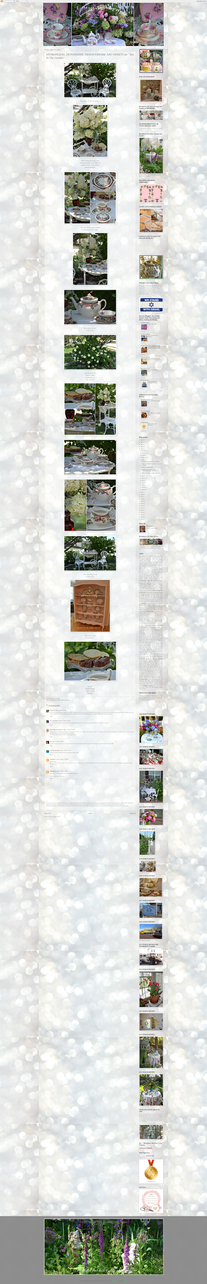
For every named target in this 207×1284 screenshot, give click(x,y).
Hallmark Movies (144, 614)
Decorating (150, 590)
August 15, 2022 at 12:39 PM (62, 759)
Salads (150, 642)
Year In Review (155, 687)
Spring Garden (142, 646)
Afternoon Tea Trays (156, 557)
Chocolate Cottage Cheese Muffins (153, 370)
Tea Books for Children (148, 652)
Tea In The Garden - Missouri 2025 (156, 668)
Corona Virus (152, 588)
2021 (142, 492)
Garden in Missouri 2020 (149, 606)
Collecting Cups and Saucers (148, 580)
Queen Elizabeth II (142, 639)
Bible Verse (160, 566)
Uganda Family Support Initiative (154, 679)
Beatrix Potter (152, 562)
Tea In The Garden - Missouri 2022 (57, 700)
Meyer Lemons (156, 628)
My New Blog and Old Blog (157, 631)
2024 (142, 444)
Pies (159, 636)
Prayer (143, 637)
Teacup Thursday (160, 674)
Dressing (140, 597)
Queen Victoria (149, 639)
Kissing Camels (153, 623)
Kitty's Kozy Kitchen (145, 368)
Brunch (157, 569)
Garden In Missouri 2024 (144, 609)
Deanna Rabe (53, 771)
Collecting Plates (159, 582)
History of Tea (160, 617)
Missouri (146, 630)
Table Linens (144, 651)
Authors (149, 560)
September (144, 457)
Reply (51, 716)
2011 (142, 514)
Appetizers (141, 560)
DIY (143, 595)
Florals (144, 603)
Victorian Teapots (142, 683)
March (143, 485)
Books (161, 568)
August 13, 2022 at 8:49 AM (68, 729)
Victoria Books (142, 682)
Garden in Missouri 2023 (157, 608)
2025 (142, 442)
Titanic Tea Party (156, 677)
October (144, 455)
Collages (146, 578)
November (144, 453)
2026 (142, 440)
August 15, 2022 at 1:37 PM (62, 771)
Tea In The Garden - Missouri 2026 (146, 670)
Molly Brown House (151, 630)
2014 (142, 508)
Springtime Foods (157, 646)
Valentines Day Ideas (144, 681)
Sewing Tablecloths (151, 643)
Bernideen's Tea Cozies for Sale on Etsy (151, 566)
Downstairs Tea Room (150, 595)
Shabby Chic (150, 645)
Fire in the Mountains (151, 601)
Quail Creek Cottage (158, 637)
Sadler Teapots (145, 642)
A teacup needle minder (152, 324)
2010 (142, 517)
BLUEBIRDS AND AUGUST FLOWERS (150, 461)
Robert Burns (155, 640)
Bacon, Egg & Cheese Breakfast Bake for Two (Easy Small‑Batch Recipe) (154, 414)
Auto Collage (153, 560)
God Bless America (143, 613)
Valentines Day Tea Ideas (157, 681)
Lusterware (149, 627)
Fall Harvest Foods (149, 600)
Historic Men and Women (146, 617)
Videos (147, 683)
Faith (144, 600)
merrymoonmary (115, 1281)
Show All (161, 390)
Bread (145, 569)
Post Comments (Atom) (55, 816)
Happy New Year (144, 616)
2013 (142, 510)
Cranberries (141, 590)
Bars (147, 562)
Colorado (154, 584)
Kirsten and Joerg (147, 623)
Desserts (158, 594)
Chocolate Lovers (159, 574)
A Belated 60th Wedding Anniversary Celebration (152, 382)
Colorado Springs (147, 585)
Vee (51, 741)
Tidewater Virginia (143, 677)
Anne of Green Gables (153, 559)
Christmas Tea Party (148, 577)
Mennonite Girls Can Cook (147, 399)
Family (161, 600)
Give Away (160, 611)
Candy (155, 571)
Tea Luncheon (155, 670)
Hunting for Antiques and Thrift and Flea (151, 620)
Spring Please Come (149, 646)
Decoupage (153, 594)
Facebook (141, 600)
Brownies (90, 693)
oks (154, 633)
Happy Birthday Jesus (152, 614)
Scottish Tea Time (159, 642)
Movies (156, 630)
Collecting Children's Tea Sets (156, 578)
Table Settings (151, 651)
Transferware (67, 700)
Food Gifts (149, 603)
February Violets (142, 601)
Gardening (149, 611)
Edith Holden (156, 597)
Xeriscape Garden (148, 687)
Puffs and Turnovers (149, 637)
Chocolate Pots (142, 575)
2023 (142, 446)
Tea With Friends (145, 322)
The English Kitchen (145, 411)
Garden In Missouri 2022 (146, 608)
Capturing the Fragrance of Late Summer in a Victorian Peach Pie (154, 359)
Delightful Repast (144, 422)
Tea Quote (150, 673)
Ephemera (160, 598)
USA (162, 679)
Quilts (157, 639)
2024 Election (147, 556)
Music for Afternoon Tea (147, 631)
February (144, 487)
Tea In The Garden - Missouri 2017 (151, 659)
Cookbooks (144, 587)
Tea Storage (145, 674)
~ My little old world (145, 357)
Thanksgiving (146, 676)
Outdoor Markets (146, 636)
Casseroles (148, 572)
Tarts (156, 651)
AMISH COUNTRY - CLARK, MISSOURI (151, 473)
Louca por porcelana (54, 750)
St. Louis (147, 648)
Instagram (148, 621)
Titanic (149, 677)
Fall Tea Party (157, 600)
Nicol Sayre (142, 633)
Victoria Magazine (149, 682)
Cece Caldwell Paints (155, 573)
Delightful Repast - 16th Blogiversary (152, 424)
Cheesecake (144, 574)
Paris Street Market (153, 636)
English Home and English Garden (151, 598)
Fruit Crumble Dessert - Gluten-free (154, 401)
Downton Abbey (159, 595)
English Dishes (142, 598)
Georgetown (155, 611)
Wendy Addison (156, 685)
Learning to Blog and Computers (151, 625)
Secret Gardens (141, 643)
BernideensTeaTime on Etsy (152, 566)
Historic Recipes (154, 617)
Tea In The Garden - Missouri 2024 (148, 667)
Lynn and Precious (54, 720)
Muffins (140, 631)
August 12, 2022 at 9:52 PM (60, 710)
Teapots (141, 676)
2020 (142, 494)
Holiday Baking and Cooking (147, 619)
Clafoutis (161, 577)
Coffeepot (141, 578)
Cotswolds (157, 588)
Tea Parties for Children (143, 671)
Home (90, 813)
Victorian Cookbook (158, 682)
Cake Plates (147, 571)
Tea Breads (155, 652)
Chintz (153, 574)
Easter (151, 597)
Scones (153, 642)
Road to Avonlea (149, 640)
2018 (142, 499)
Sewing (146, 643)
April (143, 482)
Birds (140, 568)
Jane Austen (160, 622)
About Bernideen (153, 556)
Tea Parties (160, 670)
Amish (147, 559)
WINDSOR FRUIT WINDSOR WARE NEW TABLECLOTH (154, 347)
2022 (142, 449)
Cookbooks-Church (150, 587)
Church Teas (156, 577)
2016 (142, 503)
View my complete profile (152, 528)
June (143, 478)
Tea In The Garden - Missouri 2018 (151, 660)
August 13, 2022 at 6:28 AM (64, 720)
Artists (145, 560)
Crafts (161, 588)
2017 (142, 501)
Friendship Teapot (155, 605)
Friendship (148, 605)
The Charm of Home (145, 334)
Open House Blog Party (151, 634)
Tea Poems (146, 673)
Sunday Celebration (147, 649)
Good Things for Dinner (152, 613)
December (144, 450)
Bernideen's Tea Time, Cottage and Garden (150, 345)
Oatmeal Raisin (90, 689)
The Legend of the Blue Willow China (156, 676)
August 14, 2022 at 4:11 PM (65, 750)
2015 (142, 505)
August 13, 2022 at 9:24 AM (58, 741)
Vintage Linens (147, 685)
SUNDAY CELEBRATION (147, 467)
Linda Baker (53, 759)
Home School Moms (159, 618)
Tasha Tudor (160, 651)
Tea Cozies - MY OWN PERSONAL (153, 654)
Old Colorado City (159, 633)
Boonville (141, 570)
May (143, 480)
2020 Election (141, 556)
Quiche (154, 639)
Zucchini (144, 688)
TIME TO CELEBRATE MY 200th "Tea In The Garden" (152, 464)
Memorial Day (154, 627)
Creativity (145, 590)
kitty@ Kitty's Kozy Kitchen (56, 729)
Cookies (155, 587)
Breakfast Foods (149, 569)
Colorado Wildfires (155, 585)
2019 (142, 496)
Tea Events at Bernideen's (144, 656)
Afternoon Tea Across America (146, 557)
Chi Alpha (149, 574)
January (143, 489)
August (143, 459)
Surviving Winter (156, 649)
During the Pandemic (146, 597)
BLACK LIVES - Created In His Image (151, 568)
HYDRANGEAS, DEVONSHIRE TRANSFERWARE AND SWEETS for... (151, 470)
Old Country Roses (143, 634)
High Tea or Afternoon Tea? (153, 615)
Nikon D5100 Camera (149, 633)
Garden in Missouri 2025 (154, 609)
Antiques (161, 559)
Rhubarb (144, 640)
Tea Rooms (154, 673)
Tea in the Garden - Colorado (151, 657)
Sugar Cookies (90, 691)
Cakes (152, 571)
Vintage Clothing (152, 683)
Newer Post (47, 813)
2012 (142, 512)
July (143, 476)
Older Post (133, 813)
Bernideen (150, 526)
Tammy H (52, 710)
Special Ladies (159, 645)
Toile (162, 677)
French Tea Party (155, 603)
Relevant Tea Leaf (145, 380)
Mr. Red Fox (160, 630)
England (161, 597)
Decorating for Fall (151, 592)
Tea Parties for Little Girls (153, 671)
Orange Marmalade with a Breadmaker (153, 336)
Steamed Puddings (153, 648)
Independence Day (142, 621)
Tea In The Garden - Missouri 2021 (149, 664)
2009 (142, 519)
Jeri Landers (141, 623)
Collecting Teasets (145, 584)
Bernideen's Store (145, 565)
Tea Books (141, 652)
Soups (154, 645)
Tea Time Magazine (152, 674)
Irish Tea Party (154, 622)
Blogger (125, 1281)
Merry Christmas (150, 628)
